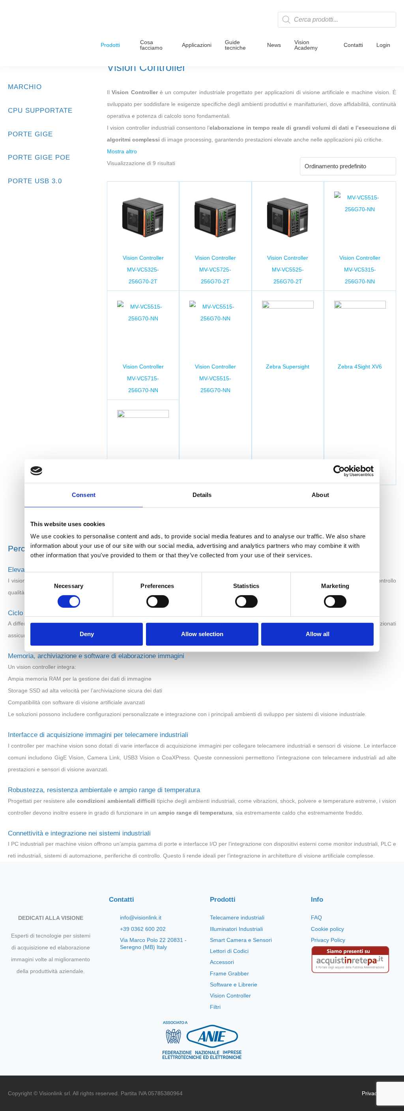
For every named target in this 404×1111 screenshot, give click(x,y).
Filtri (215, 1007)
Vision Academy (306, 45)
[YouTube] (57, 989)
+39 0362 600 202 (143, 929)
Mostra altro (122, 151)
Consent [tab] (83, 494)
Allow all (317, 634)
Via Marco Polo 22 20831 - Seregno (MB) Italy (153, 943)
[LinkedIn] (70, 989)
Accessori (222, 962)
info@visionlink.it (140, 917)
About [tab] (320, 494)
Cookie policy (327, 929)
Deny (87, 634)
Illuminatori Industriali (236, 929)
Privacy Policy (328, 940)
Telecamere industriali (237, 917)
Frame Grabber (229, 973)
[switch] (157, 601)
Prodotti (110, 45)
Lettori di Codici (229, 951)
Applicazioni (196, 45)
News (274, 45)
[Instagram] (44, 989)
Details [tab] (202, 494)
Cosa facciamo (151, 45)
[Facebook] (30, 989)
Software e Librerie (233, 984)
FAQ (316, 917)
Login (383, 45)
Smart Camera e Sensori (241, 940)
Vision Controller (230, 995)
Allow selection (202, 634)
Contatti (353, 45)
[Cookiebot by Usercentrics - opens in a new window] (339, 471)
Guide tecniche (235, 45)
